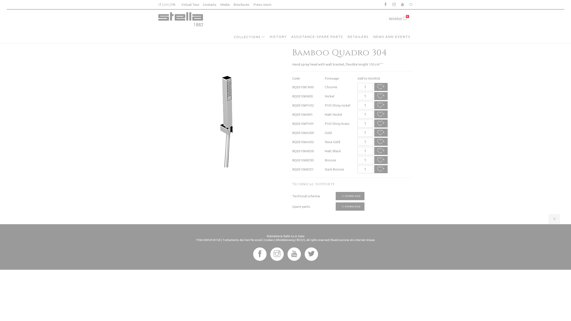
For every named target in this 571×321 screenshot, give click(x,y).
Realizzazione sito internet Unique (353, 240)
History (278, 37)
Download (352, 196)
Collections (247, 37)
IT (159, 4)
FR (173, 4)
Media (225, 4)
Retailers (358, 37)
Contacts (209, 4)
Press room (262, 4)
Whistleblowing (285, 240)
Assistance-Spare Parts (317, 37)
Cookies (269, 240)
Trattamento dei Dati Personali (242, 240)
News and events (391, 37)
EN (166, 4)
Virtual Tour (190, 4)
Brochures (241, 4)
